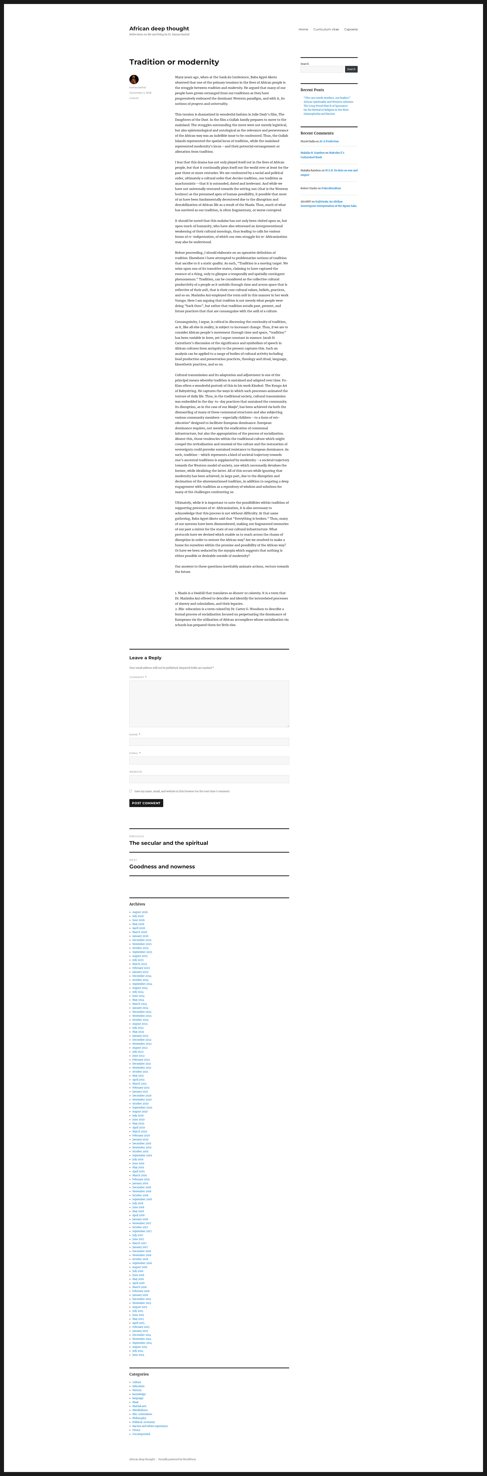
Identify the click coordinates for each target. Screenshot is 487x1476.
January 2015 (140, 1331)
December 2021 (141, 1063)
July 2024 (138, 992)
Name (134, 734)
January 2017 (140, 1247)
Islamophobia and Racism (319, 113)
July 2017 (137, 1235)
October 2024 (140, 980)
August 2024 (140, 988)
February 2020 (141, 1135)
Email (135, 753)
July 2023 (137, 1027)
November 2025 (142, 944)
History (137, 1390)
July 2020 (138, 1115)
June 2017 (138, 1239)
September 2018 (142, 1199)
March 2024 (139, 1004)
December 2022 (141, 1039)
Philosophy (139, 1418)
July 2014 (137, 1351)
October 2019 (140, 1151)
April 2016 (138, 1283)
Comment (138, 677)
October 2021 (140, 1071)
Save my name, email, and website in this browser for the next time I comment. (182, 791)
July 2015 (137, 1311)
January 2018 (140, 1219)
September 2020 (142, 1107)
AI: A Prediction (329, 141)
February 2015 (141, 1327)
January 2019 (140, 1183)
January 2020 (140, 1139)
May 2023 (138, 1031)
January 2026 (140, 936)
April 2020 (138, 1127)
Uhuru (136, 1430)
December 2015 (141, 1299)
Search (305, 64)
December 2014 (141, 1335)
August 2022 (140, 1047)
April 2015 (138, 1323)
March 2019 (139, 1175)
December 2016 (141, 1251)
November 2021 (141, 1067)
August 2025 (140, 956)
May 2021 (138, 1075)
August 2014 (139, 1347)
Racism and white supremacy (150, 1426)
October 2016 (140, 1259)
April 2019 (138, 1171)
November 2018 (141, 1191)
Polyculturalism (331, 188)
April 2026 (138, 928)
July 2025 (138, 960)
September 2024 (142, 984)
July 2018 (137, 1203)
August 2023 (139, 1023)
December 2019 (141, 1143)
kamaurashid (137, 87)
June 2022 (138, 1055)
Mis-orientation (142, 1414)
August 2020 (140, 1111)
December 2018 (141, 1187)
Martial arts (139, 1406)
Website (135, 771)
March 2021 (139, 1083)
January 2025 (140, 972)
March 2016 (139, 1287)
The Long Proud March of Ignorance (326, 106)
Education (138, 1386)
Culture (134, 98)
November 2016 (141, 1255)
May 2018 (138, 1211)
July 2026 (138, 916)
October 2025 (140, 948)
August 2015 (139, 1307)
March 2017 (139, 1243)
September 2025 (142, 952)
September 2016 (142, 1263)
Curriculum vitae (326, 29)
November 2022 (142, 1043)
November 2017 (141, 1223)
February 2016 (141, 1291)
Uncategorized (141, 1434)
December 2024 (141, 976)
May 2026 (138, 924)
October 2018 (140, 1195)
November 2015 (141, 1303)
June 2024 (138, 996)
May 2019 (138, 1167)
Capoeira (351, 29)
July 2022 (138, 1051)
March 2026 (139, 932)
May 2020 (138, 1123)
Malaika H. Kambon (313, 152)
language (137, 1398)
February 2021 (141, 1087)
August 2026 (140, 912)
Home (303, 29)
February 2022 (141, 1059)
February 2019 (141, 1179)
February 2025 (141, 968)
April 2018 (138, 1215)
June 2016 (138, 1275)
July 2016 (137, 1271)
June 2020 (138, 1119)
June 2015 (138, 1315)
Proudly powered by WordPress (177, 1459)
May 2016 (138, 1279)
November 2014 (141, 1339)
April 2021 (138, 1079)
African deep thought (159, 28)
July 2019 (137, 1159)
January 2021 (140, 1091)
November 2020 (142, 1099)
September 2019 (142, 1155)
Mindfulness (140, 1410)
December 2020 (141, 1095)
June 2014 (138, 1355)
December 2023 (141, 1012)
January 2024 (140, 1008)
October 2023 (140, 1019)
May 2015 (138, 1319)
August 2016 (139, 1267)
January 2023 (140, 1035)
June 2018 (138, 1207)
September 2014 (142, 1343)
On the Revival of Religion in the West (326, 109)
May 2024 (138, 1000)
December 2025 (141, 940)
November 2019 (141, 1147)
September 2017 (142, 1231)
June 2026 (138, 920)
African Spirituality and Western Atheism (328, 102)
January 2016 (140, 1295)
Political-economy (143, 1422)
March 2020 (139, 1131)
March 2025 (139, 964)
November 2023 (141, 1015)
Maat (135, 1402)
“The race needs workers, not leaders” (327, 98)
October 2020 (140, 1103)
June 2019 (138, 1163)
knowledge (139, 1394)
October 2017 (140, 1227)
